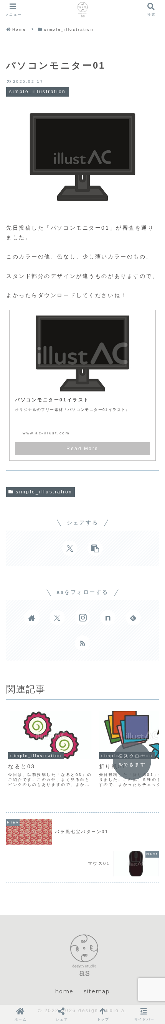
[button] (95, 548)
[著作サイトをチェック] (32, 617)
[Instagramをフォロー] (82, 617)
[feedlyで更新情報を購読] (133, 617)
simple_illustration (44, 492)
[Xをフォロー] (57, 617)
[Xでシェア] (70, 548)
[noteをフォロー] (108, 617)
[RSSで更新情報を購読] (82, 643)
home (64, 991)
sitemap (97, 991)
